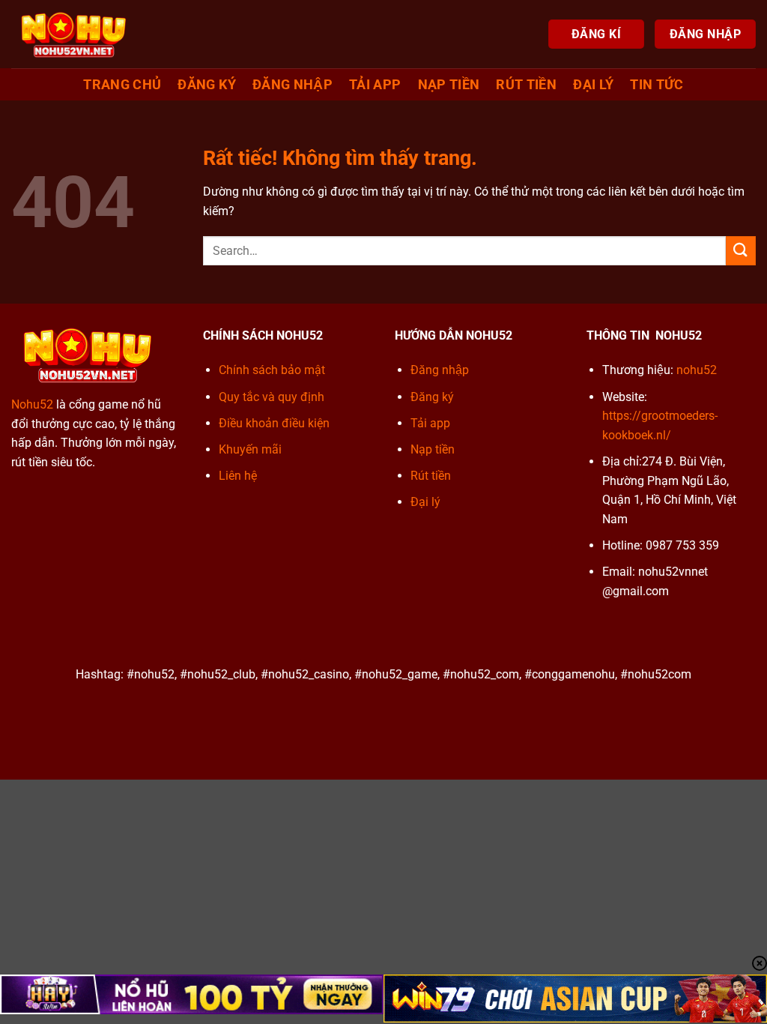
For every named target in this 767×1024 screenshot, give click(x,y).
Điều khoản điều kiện (274, 423)
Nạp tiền (449, 84)
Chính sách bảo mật (272, 370)
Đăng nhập (292, 84)
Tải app (375, 84)
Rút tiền (526, 84)
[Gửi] (741, 250)
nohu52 (696, 370)
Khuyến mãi (250, 449)
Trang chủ (122, 84)
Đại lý (425, 502)
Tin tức (656, 84)
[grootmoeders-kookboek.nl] (73, 33)
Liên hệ (238, 476)
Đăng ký (206, 84)
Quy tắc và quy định (271, 397)
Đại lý (593, 84)
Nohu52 (32, 404)
